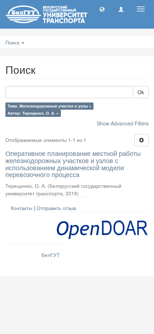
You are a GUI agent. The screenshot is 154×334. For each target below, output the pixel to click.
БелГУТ (51, 254)
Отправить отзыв (56, 207)
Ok (141, 92)
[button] (102, 9)
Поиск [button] (13, 42)
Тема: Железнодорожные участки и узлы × (49, 106)
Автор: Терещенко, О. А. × (33, 113)
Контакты (21, 207)
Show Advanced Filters (123, 123)
